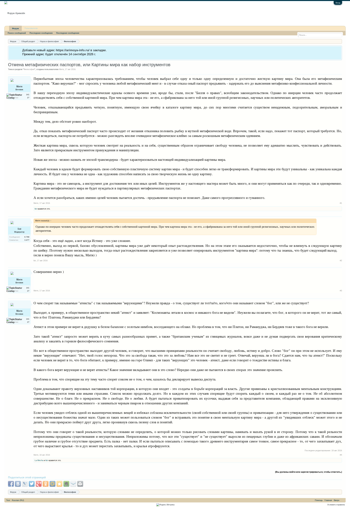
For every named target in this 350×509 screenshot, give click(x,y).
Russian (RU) (18, 500)
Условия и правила (336, 505)
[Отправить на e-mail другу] (73, 484)
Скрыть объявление (339, 49)
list (36, 209)
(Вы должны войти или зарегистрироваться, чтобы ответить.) (308, 472)
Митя (61, 69)
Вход (338, 3)
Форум (15, 28)
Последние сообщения (41, 33)
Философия (29, 69)
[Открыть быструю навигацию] (340, 41)
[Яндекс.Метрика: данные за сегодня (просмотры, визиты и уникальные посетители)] (165, 504)
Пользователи (31, 28)
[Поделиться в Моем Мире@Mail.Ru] (52, 484)
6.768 (26, 237)
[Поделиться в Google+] (39, 484)
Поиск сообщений (17, 33)
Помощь (319, 500)
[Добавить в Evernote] (66, 484)
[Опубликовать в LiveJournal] (25, 484)
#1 (341, 203)
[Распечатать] (80, 484)
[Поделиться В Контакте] (18, 484)
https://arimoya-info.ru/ (73, 50)
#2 (341, 260)
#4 (341, 455)
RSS (342, 500)
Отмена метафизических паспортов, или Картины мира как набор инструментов (89, 64)
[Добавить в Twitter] (32, 484)
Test (8, 500)
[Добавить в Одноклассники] (45, 484)
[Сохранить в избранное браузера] (59, 484)
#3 (341, 291)
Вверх (336, 500)
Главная (328, 500)
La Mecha (39, 460)
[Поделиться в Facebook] (11, 484)
